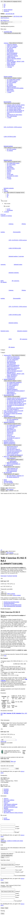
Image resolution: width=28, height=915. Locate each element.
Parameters (9, 603)
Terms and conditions (9, 800)
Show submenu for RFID (15, 456)
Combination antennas (12, 55)
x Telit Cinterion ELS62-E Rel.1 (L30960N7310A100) (12, 752)
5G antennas (10, 48)
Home (5, 479)
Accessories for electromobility (14, 112)
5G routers (9, 166)
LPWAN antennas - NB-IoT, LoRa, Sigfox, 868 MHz (15, 374)
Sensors (9, 173)
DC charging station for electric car (15, 110)
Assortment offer (8, 31)
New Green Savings (12, 116)
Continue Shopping (5, 761)
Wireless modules (8, 76)
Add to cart (3, 593)
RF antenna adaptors (13, 477)
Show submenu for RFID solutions (15, 459)
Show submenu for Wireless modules (12, 78)
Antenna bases (10, 65)
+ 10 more (9, 67)
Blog (5, 189)
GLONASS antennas (12, 53)
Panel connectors (12, 469)
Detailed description (11, 602)
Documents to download (12, 604)
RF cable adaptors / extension (15, 475)
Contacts (6, 191)
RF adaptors (8, 472)
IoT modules (10, 85)
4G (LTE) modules (11, 82)
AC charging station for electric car (15, 107)
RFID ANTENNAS (12, 54)
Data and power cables (13, 449)
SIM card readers (12, 448)
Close (2, 744)
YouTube (6, 793)
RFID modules (10, 91)
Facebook (9, 575)
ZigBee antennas (11, 64)
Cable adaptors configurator (10, 804)
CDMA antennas (11, 57)
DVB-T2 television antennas (14, 58)
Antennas (6, 43)
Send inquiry (4, 575)
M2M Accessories (9, 443)
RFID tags (13, 461)
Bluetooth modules (11, 86)
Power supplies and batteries (15, 455)
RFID (6, 456)
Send (17, 768)
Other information (12, 606)
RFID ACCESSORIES (13, 464)
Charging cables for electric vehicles (16, 104)
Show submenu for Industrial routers (12, 161)
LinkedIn (6, 791)
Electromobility (7, 101)
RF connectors (8, 465)
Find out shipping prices (6, 855)
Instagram (6, 790)
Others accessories (12, 453)
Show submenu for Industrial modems (12, 147)
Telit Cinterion (9, 489)
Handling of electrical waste (10, 807)
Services (9, 177)
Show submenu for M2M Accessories (12, 445)
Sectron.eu (6, 11)
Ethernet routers (11, 168)
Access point (10, 174)
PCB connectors (12, 471)
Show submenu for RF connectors (12, 466)
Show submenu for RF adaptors (11, 474)
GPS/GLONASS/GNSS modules (15, 88)
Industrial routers (8, 160)
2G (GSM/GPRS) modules (13, 79)
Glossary (6, 802)
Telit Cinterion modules (9, 805)
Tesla (8, 113)
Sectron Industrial (8, 9)
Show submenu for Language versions (12, 1)
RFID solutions (11, 458)
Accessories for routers (12, 175)
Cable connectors (12, 468)
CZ (4, 4)
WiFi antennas (10, 50)
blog (5, 655)
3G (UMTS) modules (12, 81)
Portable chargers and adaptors (14, 106)
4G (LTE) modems (11, 149)
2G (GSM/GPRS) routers (13, 163)
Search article (4, 23)
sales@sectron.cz (5, 17)
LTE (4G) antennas (11, 47)
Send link (14, 575)
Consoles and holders (13, 452)
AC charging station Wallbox (14, 109)
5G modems (10, 150)
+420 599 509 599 (9, 13)
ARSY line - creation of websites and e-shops (12, 840)
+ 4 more (9, 92)
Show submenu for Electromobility (12, 103)
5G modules (10, 83)
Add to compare (11, 593)
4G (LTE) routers (11, 164)
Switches (9, 170)
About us (6, 798)
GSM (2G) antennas (12, 44)
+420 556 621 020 (17, 16)
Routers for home (9, 440)
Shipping (6, 808)
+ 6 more (9, 178)
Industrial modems (8, 146)
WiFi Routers (10, 167)
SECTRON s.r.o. (5, 20)
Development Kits (12, 446)
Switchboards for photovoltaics (14, 114)
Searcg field (3, 22)
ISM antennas (10, 60)
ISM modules (10, 89)
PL (4, 7)
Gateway (9, 171)
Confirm (7, 857)
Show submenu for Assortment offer (12, 33)
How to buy (7, 801)
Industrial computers (9, 188)
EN (4, 5)
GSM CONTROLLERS (10, 136)
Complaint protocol (8, 809)
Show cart (13, 761)
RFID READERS (12, 462)
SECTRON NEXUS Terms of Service (13, 812)
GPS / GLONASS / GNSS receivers (13, 127)
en (1, 1)
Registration (10, 210)
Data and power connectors (14, 450)
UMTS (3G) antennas (12, 46)
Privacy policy (7, 811)
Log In (8, 209)
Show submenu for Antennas (15, 43)
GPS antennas (10, 51)
